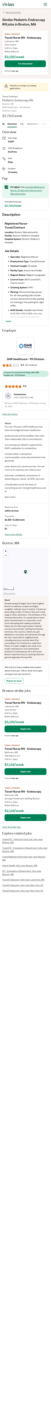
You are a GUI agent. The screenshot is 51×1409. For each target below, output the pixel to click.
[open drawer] (45, 4)
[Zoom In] (6, 551)
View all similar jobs (11, 827)
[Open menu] (3, 124)
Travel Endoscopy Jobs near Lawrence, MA (23, 879)
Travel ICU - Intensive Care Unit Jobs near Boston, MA (22, 841)
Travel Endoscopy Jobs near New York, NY (22, 885)
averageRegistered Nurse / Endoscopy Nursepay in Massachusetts (27, 190)
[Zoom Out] (6, 555)
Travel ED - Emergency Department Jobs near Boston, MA (24, 850)
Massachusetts (13, 12)
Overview (12, 124)
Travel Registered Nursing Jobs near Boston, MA (24, 858)
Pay (22, 124)
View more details (13, 534)
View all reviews (10, 414)
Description (33, 124)
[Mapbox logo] (9, 593)
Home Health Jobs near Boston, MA (19, 865)
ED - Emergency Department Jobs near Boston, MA (21, 873)
